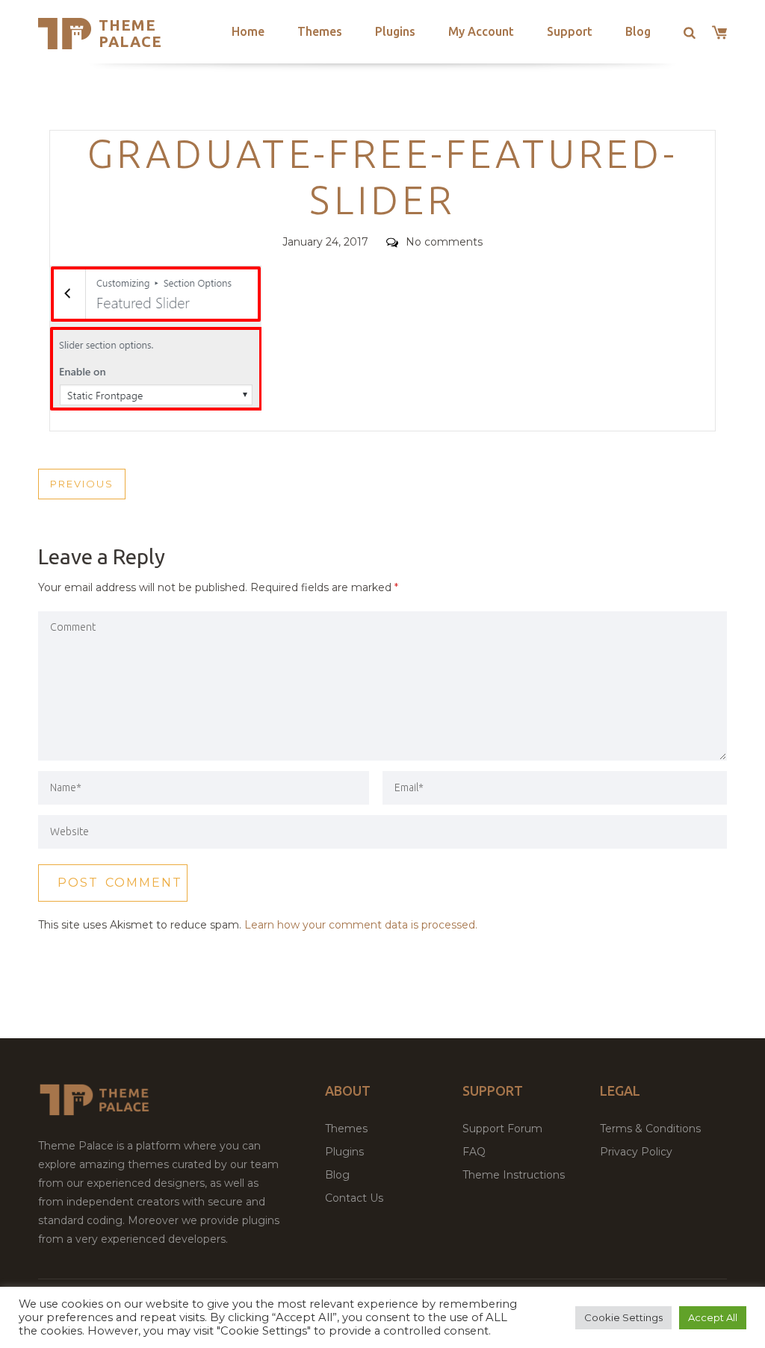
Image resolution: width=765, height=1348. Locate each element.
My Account (481, 31)
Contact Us (354, 1198)
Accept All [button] (712, 1317)
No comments (444, 242)
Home (248, 31)
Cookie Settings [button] (623, 1317)
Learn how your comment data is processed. (360, 925)
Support (569, 31)
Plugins (395, 31)
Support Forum (502, 1128)
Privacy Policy (636, 1151)
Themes (319, 31)
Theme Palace (130, 33)
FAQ (474, 1151)
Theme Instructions (513, 1175)
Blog (638, 31)
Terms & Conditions (650, 1128)
